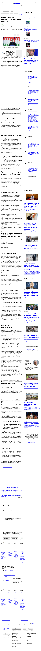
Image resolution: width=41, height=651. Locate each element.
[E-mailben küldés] (24, 35)
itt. (13, 55)
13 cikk (19, 497)
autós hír (25, 15)
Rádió (32, 630)
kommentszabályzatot (9, 519)
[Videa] (16, 572)
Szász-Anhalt (26, 56)
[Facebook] (16, 571)
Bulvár (20, 630)
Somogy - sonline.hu (29, 637)
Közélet (24, 628)
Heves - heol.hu (14, 646)
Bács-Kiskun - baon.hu (15, 633)
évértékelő (11, 13)
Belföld (12, 11)
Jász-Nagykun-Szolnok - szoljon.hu (31, 633)
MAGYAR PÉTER (20, 5)
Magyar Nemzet (6, 11)
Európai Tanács (26, 311)
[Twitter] (21, 571)
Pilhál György (27, 360)
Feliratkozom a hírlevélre (19, 53)
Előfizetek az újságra (24, 620)
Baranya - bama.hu (14, 634)
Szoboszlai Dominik (31, 150)
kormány (9, 543)
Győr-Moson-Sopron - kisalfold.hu (16, 643)
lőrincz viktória (26, 38)
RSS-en (6, 576)
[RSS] (21, 572)
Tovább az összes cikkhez (18, 586)
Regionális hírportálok (16, 628)
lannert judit (21, 543)
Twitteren (5, 572)
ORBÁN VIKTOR (12, 5)
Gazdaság (30, 628)
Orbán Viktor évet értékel (7, 467)
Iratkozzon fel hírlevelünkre (8, 570)
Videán (10, 575)
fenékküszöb (25, 400)
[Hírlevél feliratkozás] (21, 569)
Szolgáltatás (26, 630)
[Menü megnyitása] (37, 3)
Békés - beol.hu (14, 636)
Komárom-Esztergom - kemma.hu (31, 634)
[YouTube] (18, 572)
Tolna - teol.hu (28, 640)
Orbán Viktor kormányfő (5, 13)
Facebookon (13, 571)
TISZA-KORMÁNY (29, 5)
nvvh (15, 543)
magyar (20, 14)
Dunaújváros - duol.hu (15, 640)
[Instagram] (18, 571)
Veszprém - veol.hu (29, 643)
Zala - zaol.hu (28, 644)
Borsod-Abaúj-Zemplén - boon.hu (16, 637)
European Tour (26, 419)
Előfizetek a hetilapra (31, 187)
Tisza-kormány (30, 136)
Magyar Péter (26, 26)
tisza (1, 543)
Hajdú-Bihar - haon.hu (15, 644)
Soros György (26, 289)
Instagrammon (6, 575)
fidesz (29, 86)
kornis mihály (28, 361)
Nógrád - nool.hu (29, 636)
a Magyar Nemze (8, 456)
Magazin (14, 630)
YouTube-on (13, 575)
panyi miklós (30, 109)
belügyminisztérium (27, 261)
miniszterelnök (16, 13)
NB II (24, 381)
